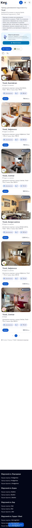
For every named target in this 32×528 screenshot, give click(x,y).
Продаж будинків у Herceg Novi (10, 526)
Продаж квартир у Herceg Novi (10, 520)
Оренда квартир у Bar (7, 509)
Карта (18, 49)
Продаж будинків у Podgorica (10, 483)
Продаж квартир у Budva (8, 492)
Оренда (10, 340)
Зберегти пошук (17, 42)
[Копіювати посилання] (3, 53)
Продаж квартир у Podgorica (9, 478)
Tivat (14, 340)
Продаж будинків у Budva (8, 497)
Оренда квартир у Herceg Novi (10, 523)
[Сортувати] (7, 53)
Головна (5, 340)
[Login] (21, 2)
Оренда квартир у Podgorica (9, 480)
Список (8, 49)
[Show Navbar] (29, 2)
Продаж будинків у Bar (7, 512)
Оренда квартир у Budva (8, 495)
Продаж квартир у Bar (7, 506)
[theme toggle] (25, 2)
